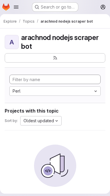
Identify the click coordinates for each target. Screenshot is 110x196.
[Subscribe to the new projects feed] (55, 58)
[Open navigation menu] (16, 7)
